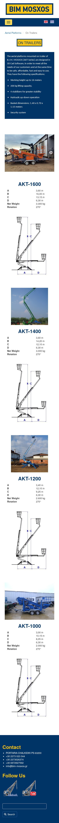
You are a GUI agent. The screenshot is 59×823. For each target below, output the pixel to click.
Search (11, 814)
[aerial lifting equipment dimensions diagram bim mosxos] (29, 245)
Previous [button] (8, 152)
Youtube (29, 788)
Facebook (10, 788)
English (46, 22)
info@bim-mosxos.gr (16, 766)
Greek (52, 22)
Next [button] (50, 152)
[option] (29, 153)
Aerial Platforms (13, 32)
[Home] (29, 9)
